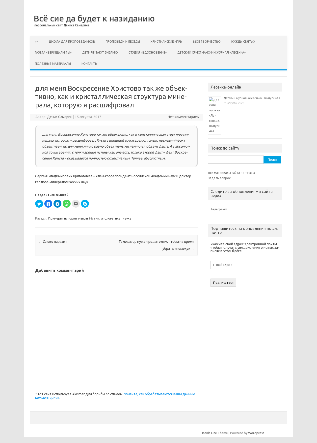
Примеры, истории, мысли (68, 218)
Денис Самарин (59, 117)
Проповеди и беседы (123, 41)
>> (36, 41)
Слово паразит (53, 242)
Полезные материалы (53, 63)
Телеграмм (219, 209)
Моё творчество (207, 41)
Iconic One (209, 433)
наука (127, 218)
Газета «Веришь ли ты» (53, 52)
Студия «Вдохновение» (148, 52)
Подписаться (223, 283)
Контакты (89, 63)
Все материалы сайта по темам (231, 172)
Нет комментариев (183, 117)
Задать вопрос (219, 178)
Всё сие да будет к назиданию (94, 18)
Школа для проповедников (72, 41)
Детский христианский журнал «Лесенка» (211, 52)
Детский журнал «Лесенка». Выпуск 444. (252, 97)
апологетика (110, 218)
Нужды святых (243, 41)
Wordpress (256, 433)
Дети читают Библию (100, 52)
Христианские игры (167, 41)
